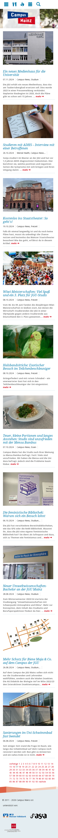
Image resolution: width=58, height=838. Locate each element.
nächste (42, 781)
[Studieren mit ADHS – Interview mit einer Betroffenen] (28, 121)
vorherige (13, 764)
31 (17, 770)
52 (40, 773)
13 (48, 764)
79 (37, 778)
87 (17, 781)
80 (40, 778)
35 (30, 770)
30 (14, 770)
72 (14, 778)
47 (23, 773)
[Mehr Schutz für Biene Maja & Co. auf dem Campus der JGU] (28, 635)
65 (37, 776)
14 (52, 764)
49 (30, 773)
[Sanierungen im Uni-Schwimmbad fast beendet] (28, 709)
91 (30, 781)
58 (14, 776)
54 (46, 773)
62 (27, 776)
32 (20, 770)
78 (33, 778)
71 (10, 778)
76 (27, 778)
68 (46, 776)
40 (46, 770)
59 (17, 776)
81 (43, 778)
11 (42, 764)
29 (10, 770)
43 (10, 773)
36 (33, 770)
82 (46, 778)
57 (10, 776)
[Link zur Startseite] (23, 17)
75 (23, 778)
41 (50, 770)
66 (40, 776)
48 (27, 773)
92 (33, 781)
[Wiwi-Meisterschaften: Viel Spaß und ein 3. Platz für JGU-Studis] (28, 268)
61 (23, 776)
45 (17, 773)
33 (23, 770)
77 (30, 778)
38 (40, 770)
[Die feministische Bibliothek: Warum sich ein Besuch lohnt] (28, 489)
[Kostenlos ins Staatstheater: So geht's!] (28, 194)
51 (37, 773)
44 (14, 773)
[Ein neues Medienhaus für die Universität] (28, 47)
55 (50, 773)
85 (10, 781)
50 (33, 773)
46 (20, 773)
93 (37, 781)
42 (53, 770)
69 (50, 776)
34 (27, 770)
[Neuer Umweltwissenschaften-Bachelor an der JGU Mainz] (28, 562)
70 (53, 776)
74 (20, 778)
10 (39, 764)
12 (45, 764)
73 (17, 778)
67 (43, 776)
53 (43, 773)
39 (43, 770)
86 (14, 781)
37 (37, 770)
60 (20, 776)
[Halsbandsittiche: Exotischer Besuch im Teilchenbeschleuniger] (28, 341)
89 (23, 781)
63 (30, 776)
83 (50, 778)
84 (53, 778)
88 (20, 781)
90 (27, 781)
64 (33, 776)
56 (53, 773)
